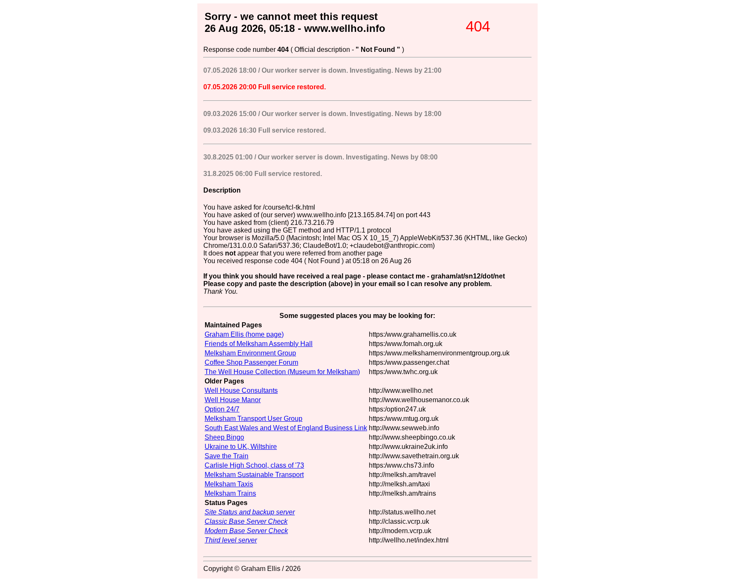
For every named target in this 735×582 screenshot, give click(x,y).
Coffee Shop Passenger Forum (251, 362)
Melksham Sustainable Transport (254, 474)
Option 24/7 (222, 409)
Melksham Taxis (229, 484)
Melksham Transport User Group (253, 418)
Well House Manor (233, 399)
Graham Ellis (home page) (244, 334)
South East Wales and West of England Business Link (286, 428)
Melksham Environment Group (250, 353)
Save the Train (226, 456)
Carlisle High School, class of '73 (254, 465)
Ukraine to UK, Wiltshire (241, 446)
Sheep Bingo (224, 437)
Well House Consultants (241, 390)
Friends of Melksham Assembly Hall (259, 343)
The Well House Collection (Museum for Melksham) (282, 371)
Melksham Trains (230, 493)
